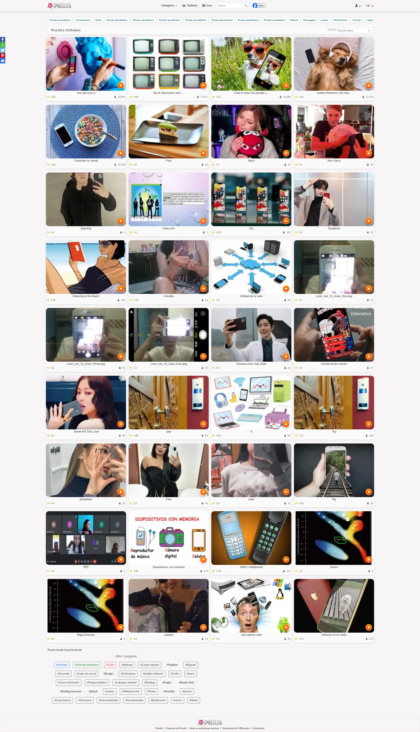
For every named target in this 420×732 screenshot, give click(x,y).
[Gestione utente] (358, 5)
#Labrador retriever (126, 682)
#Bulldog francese (70, 691)
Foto (168, 160)
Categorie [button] (168, 5)
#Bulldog (149, 682)
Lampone (371, 20)
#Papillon (172, 664)
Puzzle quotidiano (60, 20)
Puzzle (159, 728)
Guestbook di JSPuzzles (236, 728)
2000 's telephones (251, 567)
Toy (251, 228)
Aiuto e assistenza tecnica (204, 728)
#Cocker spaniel (149, 664)
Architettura (340, 20)
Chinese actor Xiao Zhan (251, 363)
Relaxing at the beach (86, 296)
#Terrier (151, 691)
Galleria (191, 5)
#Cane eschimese (68, 682)
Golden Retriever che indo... (334, 92)
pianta (324, 20)
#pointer (187, 691)
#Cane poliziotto (108, 700)
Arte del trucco (86, 92)
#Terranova (84, 700)
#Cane (110, 664)
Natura (294, 20)
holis (251, 499)
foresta (357, 20)
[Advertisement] (294, 678)
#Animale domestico (87, 664)
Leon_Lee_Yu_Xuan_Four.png (169, 363)
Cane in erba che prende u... (251, 92)
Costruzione (83, 20)
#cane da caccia (86, 673)
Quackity (86, 228)
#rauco (191, 673)
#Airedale (169, 691)
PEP (86, 567)
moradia (169, 296)
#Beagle (108, 673)
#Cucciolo (63, 673)
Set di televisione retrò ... (168, 92)
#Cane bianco (62, 700)
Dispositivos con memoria (169, 567)
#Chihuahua (128, 673)
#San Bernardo (134, 700)
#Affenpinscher (130, 691)
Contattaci (258, 728)
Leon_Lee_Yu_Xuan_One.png (334, 296)
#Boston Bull (186, 682)
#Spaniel (190, 664)
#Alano (193, 700)
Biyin (251, 160)
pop (169, 431)
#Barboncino (158, 700)
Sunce (334, 567)
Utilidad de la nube (251, 296)
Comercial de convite (334, 363)
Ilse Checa (334, 160)
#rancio (177, 700)
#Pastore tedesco (97, 682)
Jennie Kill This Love (86, 431)
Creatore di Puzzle (176, 728)
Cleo (168, 499)
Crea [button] (208, 5)
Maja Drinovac (86, 634)
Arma (98, 20)
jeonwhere (86, 499)
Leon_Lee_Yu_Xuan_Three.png (86, 363)
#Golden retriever (153, 673)
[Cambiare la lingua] (370, 6)
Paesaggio (309, 20)
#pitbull (93, 691)
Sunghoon (334, 228)
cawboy (168, 634)
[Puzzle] (59, 6)
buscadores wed (251, 634)
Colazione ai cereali (86, 160)
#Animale (61, 664)
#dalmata (127, 664)
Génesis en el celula (334, 634)
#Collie (175, 673)
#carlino (109, 691)
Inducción (169, 228)
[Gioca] (120, 85)
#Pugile (166, 682)
